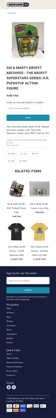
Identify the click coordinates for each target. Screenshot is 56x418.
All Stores (10, 312)
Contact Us (10, 375)
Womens (9, 321)
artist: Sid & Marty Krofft (24, 140)
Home (8, 308)
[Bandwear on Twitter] (9, 387)
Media (8, 329)
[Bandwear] (17, 5)
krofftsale (38, 140)
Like (24, 153)
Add (12, 161)
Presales (9, 342)
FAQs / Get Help (12, 358)
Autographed (11, 334)
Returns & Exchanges (14, 362)
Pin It (36, 153)
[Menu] (41, 5)
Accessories (11, 325)
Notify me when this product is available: (25, 102)
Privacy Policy (12, 371)
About (8, 353)
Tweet (13, 153)
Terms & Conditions (14, 366)
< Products (11, 13)
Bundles (9, 338)
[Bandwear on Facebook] (14, 387)
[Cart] (47, 5)
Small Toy (15, 145)
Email (24, 161)
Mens (8, 316)
